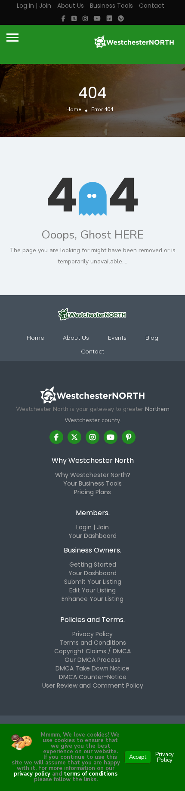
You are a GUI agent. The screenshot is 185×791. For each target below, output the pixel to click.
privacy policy (32, 774)
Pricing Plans (92, 492)
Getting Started (92, 564)
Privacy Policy (92, 634)
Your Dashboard (92, 535)
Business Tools (111, 5)
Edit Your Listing (92, 590)
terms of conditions (89, 774)
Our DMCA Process (92, 659)
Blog (151, 337)
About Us (70, 5)
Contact (151, 5)
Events (117, 337)
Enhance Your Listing (92, 599)
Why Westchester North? (92, 475)
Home (73, 109)
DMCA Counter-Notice (92, 677)
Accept (137, 757)
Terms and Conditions (92, 642)
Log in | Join (34, 5)
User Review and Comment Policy (92, 685)
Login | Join (92, 527)
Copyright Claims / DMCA (92, 651)
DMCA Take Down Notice (93, 668)
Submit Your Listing (92, 581)
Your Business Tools (92, 483)
